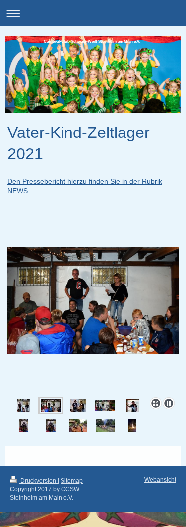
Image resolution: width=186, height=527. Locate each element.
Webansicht (160, 479)
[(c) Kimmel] (93, 320)
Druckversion (38, 480)
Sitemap (72, 480)
